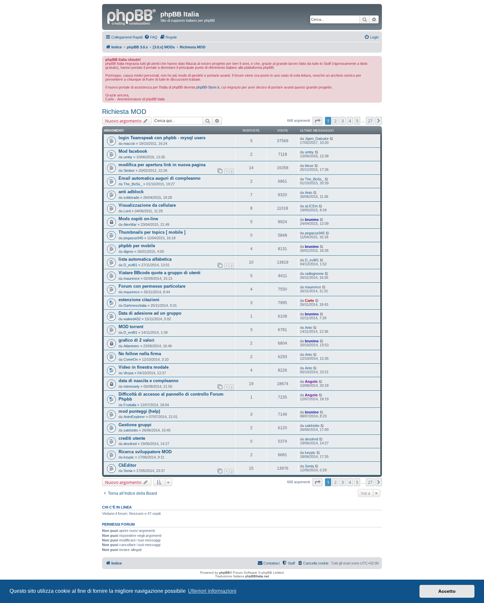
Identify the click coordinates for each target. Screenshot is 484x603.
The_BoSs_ (132, 184)
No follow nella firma (140, 353)
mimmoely (131, 386)
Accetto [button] (447, 591)
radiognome (314, 273)
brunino (312, 220)
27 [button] (370, 121)
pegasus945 (133, 238)
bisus (309, 166)
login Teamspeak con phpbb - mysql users (162, 137)
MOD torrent (131, 326)
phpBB (224, 572)
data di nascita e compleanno (148, 380)
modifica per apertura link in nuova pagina (162, 164)
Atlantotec (131, 346)
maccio (129, 143)
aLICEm (311, 206)
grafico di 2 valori (136, 340)
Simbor (129, 170)
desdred (130, 444)
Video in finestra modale (144, 367)
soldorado (131, 197)
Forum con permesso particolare (152, 286)
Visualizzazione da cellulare (147, 205)
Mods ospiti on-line (138, 218)
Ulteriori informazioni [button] (212, 591)
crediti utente (132, 438)
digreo (128, 251)
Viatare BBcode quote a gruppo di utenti (160, 272)
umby (127, 157)
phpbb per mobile (137, 245)
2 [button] (335, 121)
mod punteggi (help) (139, 411)
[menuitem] (150, 37)
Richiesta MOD (124, 111)
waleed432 (132, 319)
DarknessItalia (135, 305)
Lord (127, 211)
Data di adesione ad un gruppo (150, 313)
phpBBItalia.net (257, 576)
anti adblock (131, 191)
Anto (308, 193)
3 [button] (342, 121)
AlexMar (130, 224)
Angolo (311, 381)
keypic (128, 457)
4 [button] (350, 121)
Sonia (127, 471)
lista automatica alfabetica (145, 259)
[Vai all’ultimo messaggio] (332, 139)
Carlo (309, 300)
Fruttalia (129, 405)
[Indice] (132, 16)
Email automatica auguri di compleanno (160, 178)
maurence (131, 278)
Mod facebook (133, 151)
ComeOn (130, 359)
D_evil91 (130, 265)
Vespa (128, 373)
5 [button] (357, 121)
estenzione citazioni (139, 299)
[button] (317, 121)
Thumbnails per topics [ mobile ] (152, 232)
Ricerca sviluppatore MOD (145, 451)
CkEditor (127, 465)
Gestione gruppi (135, 424)
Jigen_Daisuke (317, 139)
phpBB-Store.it (207, 87)
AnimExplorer (134, 417)
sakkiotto (130, 430)
